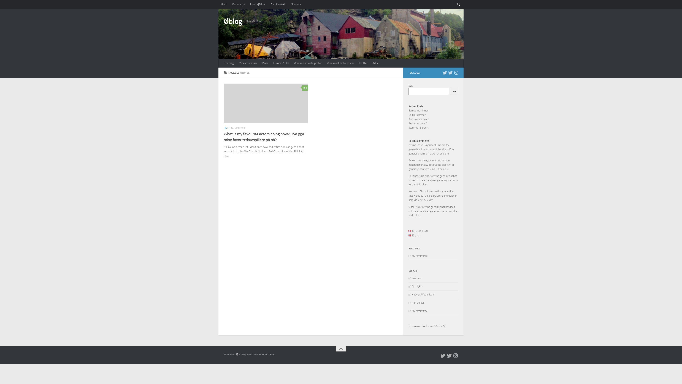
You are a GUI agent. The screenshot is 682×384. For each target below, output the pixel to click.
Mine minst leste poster (308, 63)
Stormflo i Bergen (418, 127)
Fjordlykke (417, 286)
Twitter (363, 63)
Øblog (233, 21)
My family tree (420, 255)
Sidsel (411, 207)
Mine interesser (248, 63)
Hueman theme (267, 354)
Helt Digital (418, 302)
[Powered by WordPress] (237, 354)
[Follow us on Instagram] (456, 73)
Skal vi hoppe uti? (417, 123)
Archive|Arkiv (278, 4)
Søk (410, 85)
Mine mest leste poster (340, 63)
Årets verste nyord (418, 119)
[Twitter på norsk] (450, 73)
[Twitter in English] (445, 73)
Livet (227, 128)
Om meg (237, 4)
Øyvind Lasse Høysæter (421, 145)
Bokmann (417, 278)
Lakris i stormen (417, 114)
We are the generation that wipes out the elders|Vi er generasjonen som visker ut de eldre (431, 149)
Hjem (224, 4)
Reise (265, 63)
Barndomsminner (418, 110)
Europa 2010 (281, 63)
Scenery (296, 4)
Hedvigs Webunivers (423, 294)
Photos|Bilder (258, 4)
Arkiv (375, 63)
